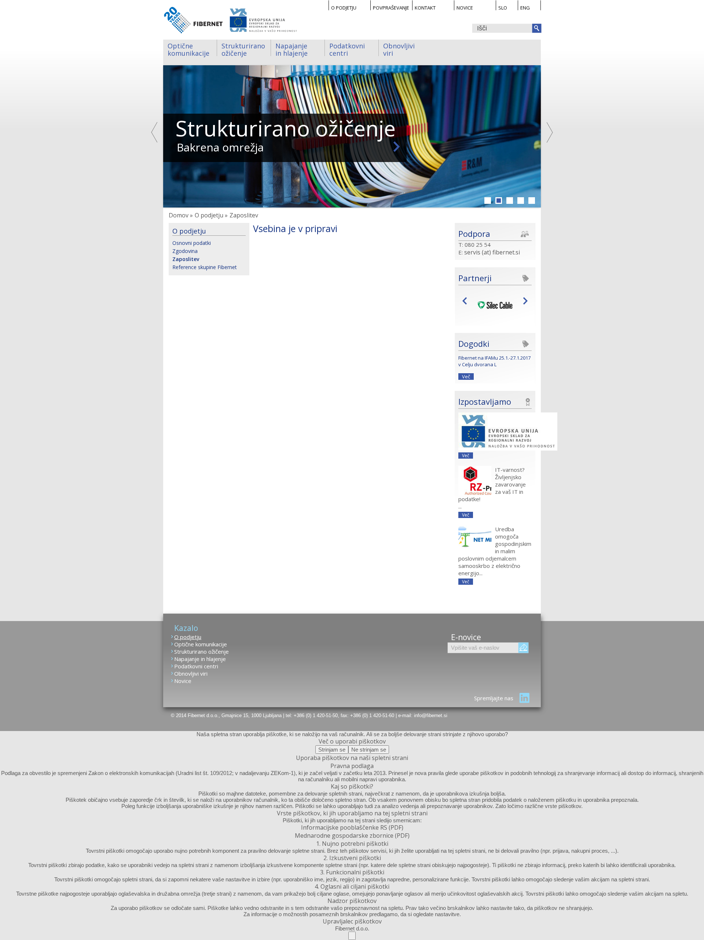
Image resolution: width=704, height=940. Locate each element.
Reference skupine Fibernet (204, 267)
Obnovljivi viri (400, 48)
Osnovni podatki (191, 242)
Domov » (181, 215)
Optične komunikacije (188, 48)
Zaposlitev (185, 259)
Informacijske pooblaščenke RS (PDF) (352, 827)
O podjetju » (211, 215)
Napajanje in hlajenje (292, 48)
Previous (154, 132)
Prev (466, 300)
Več (466, 376)
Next (549, 132)
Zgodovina (185, 250)
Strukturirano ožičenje (244, 48)
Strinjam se (331, 749)
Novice (464, 7)
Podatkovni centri (348, 48)
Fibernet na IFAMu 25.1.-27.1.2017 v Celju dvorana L (494, 361)
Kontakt (425, 7)
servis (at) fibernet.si (492, 252)
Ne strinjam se (368, 749)
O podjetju (343, 7)
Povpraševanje (391, 7)
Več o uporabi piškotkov (352, 741)
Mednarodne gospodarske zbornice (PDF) (352, 835)
